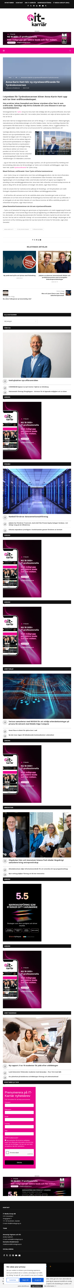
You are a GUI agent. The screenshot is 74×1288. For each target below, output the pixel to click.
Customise (12, 1280)
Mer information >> (50, 1286)
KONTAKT (19, 3)
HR (16, 77)
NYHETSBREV (9, 3)
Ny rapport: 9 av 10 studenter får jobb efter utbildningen (33, 1065)
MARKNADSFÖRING (44, 3)
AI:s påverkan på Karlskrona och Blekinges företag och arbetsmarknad (33, 1076)
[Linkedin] (36, 6)
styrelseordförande (20, 167)
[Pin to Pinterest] (36, 240)
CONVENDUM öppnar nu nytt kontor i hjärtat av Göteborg (29, 387)
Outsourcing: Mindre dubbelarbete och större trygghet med (54, 276)
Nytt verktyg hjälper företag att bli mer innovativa (26, 873)
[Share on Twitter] (34, 240)
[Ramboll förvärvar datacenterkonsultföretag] (37, 491)
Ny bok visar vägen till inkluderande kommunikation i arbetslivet (31, 735)
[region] (25, 1274)
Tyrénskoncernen (37, 229)
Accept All (38, 1280)
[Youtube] (39, 6)
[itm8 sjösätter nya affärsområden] (37, 355)
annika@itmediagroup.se (15, 1239)
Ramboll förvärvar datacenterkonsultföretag (28, 516)
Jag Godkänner (36, 1286)
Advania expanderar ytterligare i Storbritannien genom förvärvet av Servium (35, 529)
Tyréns (19, 112)
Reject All (25, 1280)
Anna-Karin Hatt (9, 229)
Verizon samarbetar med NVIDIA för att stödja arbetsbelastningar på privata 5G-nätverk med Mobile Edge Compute (39, 722)
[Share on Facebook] (32, 240)
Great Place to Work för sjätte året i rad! (23, 730)
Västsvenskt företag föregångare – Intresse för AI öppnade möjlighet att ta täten (38, 391)
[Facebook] (28, 6)
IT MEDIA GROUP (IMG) (61, 3)
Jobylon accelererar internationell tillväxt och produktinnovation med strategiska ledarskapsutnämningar (19, 277)
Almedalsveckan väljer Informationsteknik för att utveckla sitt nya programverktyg (38, 869)
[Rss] (45, 6)
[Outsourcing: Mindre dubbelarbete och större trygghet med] (54, 262)
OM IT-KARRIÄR (30, 3)
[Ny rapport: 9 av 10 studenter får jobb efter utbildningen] (37, 1040)
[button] (5, 268)
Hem (10, 77)
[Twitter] (31, 6)
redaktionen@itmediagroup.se (12, 1244)
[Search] (70, 50)
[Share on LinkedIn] (38, 240)
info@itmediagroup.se (14, 1223)
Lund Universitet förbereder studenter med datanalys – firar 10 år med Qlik (35, 1072)
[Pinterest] (33, 6)
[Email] (43, 6)
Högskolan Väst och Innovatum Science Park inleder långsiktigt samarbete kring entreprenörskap (36, 861)
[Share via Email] (40, 240)
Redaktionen (16, 88)
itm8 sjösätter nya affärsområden (23, 380)
